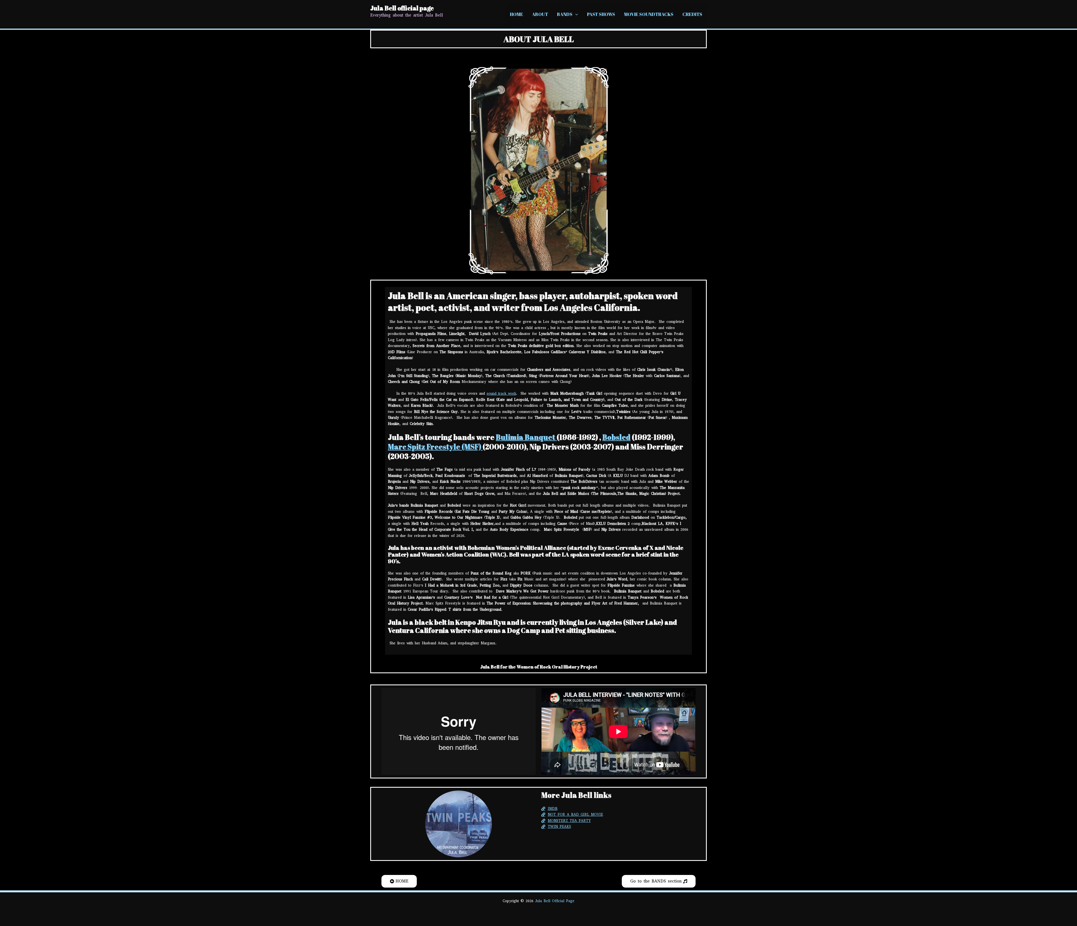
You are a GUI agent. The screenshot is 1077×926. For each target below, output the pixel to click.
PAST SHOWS (601, 14)
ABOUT (540, 14)
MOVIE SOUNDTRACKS (648, 14)
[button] (575, 14)
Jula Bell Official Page (554, 901)
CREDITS (692, 14)
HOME (516, 14)
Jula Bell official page (402, 8)
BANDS (564, 14)
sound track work (501, 393)
